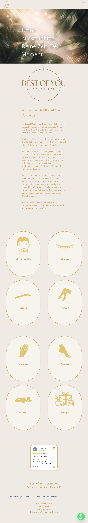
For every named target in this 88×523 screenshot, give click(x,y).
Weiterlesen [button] (37, 467)
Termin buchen (38, 496)
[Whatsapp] (81, 516)
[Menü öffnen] (83, 4)
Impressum (52, 496)
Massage (18, 496)
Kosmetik (8, 496)
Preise (26, 496)
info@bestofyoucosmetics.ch (44, 512)
